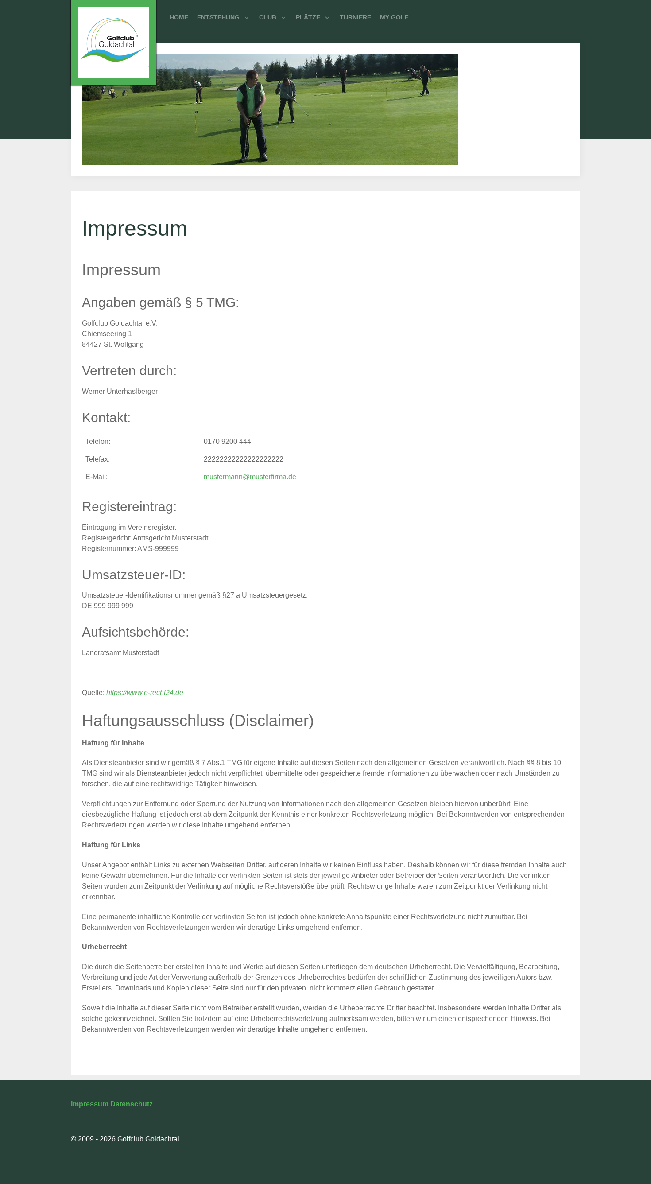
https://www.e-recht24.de (144, 692)
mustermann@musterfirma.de (250, 477)
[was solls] (113, 42)
